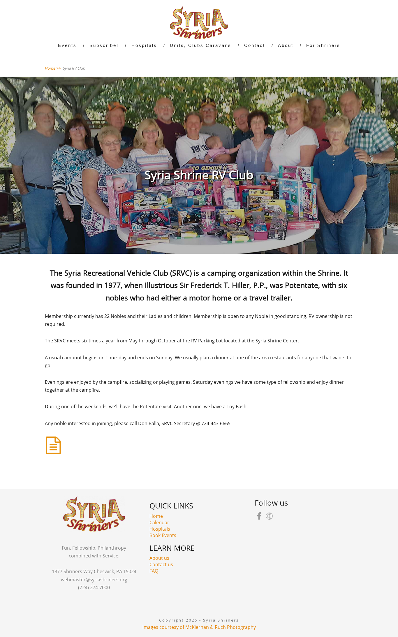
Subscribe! (104, 45)
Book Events (162, 535)
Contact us (161, 564)
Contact (254, 45)
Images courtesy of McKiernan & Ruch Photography (199, 627)
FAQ (153, 571)
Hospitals (159, 529)
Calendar (159, 522)
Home (156, 516)
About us (159, 558)
